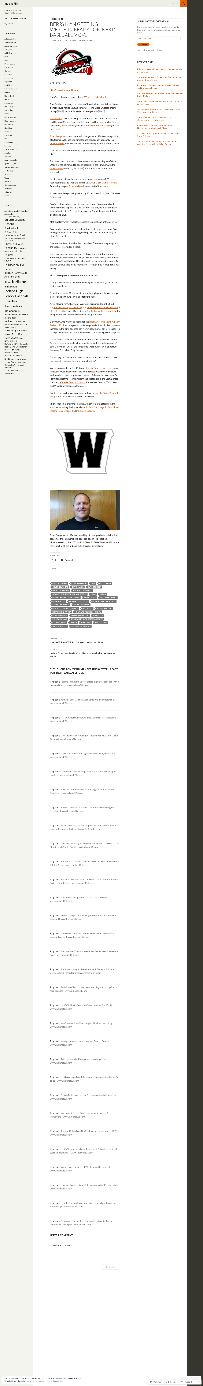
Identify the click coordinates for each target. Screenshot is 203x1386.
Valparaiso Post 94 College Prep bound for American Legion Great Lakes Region (157, 142)
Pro (5, 139)
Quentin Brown (67, 125)
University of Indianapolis (14, 365)
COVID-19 (10, 243)
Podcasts (8, 135)
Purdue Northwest (11, 352)
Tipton (73, 623)
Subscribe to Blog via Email (153, 21)
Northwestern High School (88, 612)
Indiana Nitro (112, 407)
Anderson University (12, 217)
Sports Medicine (10, 164)
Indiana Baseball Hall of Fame (66, 598)
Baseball (10, 224)
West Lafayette (59, 626)
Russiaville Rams (59, 619)
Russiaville (98, 615)
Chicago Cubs (10, 232)
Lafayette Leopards (104, 310)
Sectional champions (15, 358)
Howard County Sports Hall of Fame (69, 594)
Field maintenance (11, 89)
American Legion (11, 46)
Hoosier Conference (95, 368)
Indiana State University (16, 314)
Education (8, 74)
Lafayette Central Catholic (71, 382)
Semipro (7, 156)
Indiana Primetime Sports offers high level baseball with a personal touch (82, 653)
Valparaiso (8, 368)
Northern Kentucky (61, 612)
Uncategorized (10, 185)
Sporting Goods (10, 160)
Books (7, 60)
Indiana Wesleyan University (67, 307)
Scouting (7, 153)
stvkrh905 (72, 40)
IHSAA (93, 594)
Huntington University (13, 251)
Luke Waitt (87, 608)
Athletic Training (10, 53)
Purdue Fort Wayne (12, 350)
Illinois (8, 282)
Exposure (8, 82)
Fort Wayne (20, 248)
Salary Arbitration (11, 149)
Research (8, 146)
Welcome (8, 188)
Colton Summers (60, 587)
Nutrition (8, 128)
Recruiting (8, 142)
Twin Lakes (86, 623)
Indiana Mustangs (95, 407)
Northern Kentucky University (102, 307)
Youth (6, 196)
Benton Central (59, 583)
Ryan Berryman (58, 136)
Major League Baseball (15, 330)
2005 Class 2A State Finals (103, 182)
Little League (9, 106)
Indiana (19, 281)
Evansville (20, 244)
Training (7, 174)
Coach (22, 235)
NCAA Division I (18, 338)
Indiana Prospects (85, 410)
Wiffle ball (8, 192)
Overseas (8, 131)
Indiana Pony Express (60, 410)
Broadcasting (9, 64)
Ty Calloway (56, 118)
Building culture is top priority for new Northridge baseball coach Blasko (154, 126)
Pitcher (23, 346)
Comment (110, 1267)
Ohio (17, 347)
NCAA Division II (10, 341)
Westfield (9, 373)
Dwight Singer (94, 587)
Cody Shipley (105, 583)
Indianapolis (12, 310)
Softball (7, 362)
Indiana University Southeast (15, 325)
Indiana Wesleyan (81, 605)
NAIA (7, 337)
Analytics (8, 49)
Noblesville (23, 344)
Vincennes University (13, 370)
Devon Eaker (78, 587)
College (7, 71)
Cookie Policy (57, 1381)
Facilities (8, 85)
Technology (9, 171)
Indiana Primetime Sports (98, 125)
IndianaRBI (11, 3)
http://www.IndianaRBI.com (64, 89)
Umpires (7, 181)
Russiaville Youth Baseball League (87, 619)
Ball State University (14, 219)
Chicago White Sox (11, 235)
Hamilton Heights (60, 590)
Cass (93, 583)
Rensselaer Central (80, 615)
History (7, 99)
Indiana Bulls (56, 168)
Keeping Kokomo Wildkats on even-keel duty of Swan (76, 640)
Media (7, 114)
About (175, 3)
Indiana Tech (10, 317)
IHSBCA (103, 594)
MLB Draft (18, 334)
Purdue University (13, 355)
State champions (18, 362)
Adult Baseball (10, 42)
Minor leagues (10, 117)
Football (9, 247)
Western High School (95, 97)
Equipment (8, 78)
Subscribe (143, 44)
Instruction (8, 103)
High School (56, 19)
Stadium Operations (12, 167)
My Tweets (8, 24)
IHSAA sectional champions (14, 258)
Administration (10, 39)
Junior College (10, 327)
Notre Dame (9, 347)
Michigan (8, 334)
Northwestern (57, 143)
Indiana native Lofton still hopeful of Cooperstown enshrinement (154, 118)
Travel (6, 178)
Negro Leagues (10, 121)
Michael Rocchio (104, 608)
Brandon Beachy (77, 186)
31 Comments (88, 40)
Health (7, 92)
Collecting (8, 67)
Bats (6, 57)
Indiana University (15, 321)
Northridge (8, 124)
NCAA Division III (11, 344)
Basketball (11, 228)
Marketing (8, 110)
